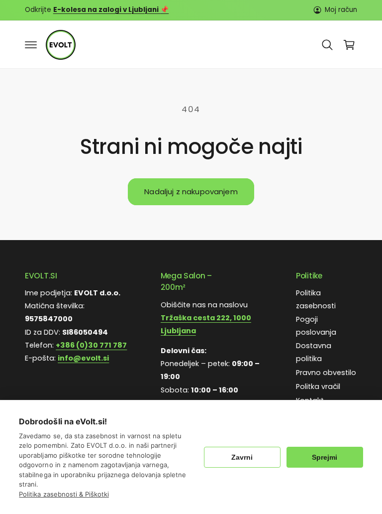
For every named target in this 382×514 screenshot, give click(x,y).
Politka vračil (318, 386)
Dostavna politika (313, 352)
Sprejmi (324, 457)
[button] (31, 45)
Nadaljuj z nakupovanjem (190, 191)
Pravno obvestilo (326, 373)
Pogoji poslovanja (316, 325)
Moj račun (341, 9)
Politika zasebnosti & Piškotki (63, 494)
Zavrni (242, 457)
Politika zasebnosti (316, 299)
